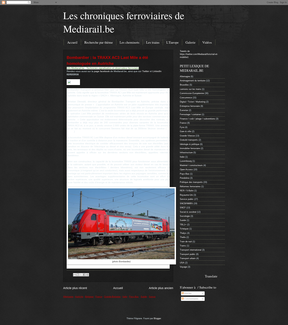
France (183, 123)
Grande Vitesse (187, 135)
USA (182, 262)
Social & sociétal (188, 212)
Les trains (153, 42)
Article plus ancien (161, 288)
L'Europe (172, 42)
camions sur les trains (190, 89)
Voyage (183, 267)
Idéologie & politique (189, 144)
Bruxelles (184, 85)
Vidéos (207, 42)
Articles (188, 293)
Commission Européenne (192, 93)
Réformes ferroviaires (190, 186)
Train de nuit (186, 241)
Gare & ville (185, 131)
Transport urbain (188, 258)
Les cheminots (129, 42)
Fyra (182, 127)
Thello (183, 237)
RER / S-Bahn (187, 190)
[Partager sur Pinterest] (87, 274)
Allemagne (185, 76)
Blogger (157, 318)
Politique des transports (191, 182)
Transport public (187, 254)
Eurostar (184, 110)
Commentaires (191, 299)
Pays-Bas (184, 174)
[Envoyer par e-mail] (74, 274)
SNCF (183, 207)
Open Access (186, 169)
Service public (187, 199)
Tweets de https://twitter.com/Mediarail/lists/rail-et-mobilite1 (199, 54)
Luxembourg (186, 161)
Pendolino (184, 178)
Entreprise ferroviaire (190, 106)
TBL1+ (183, 224)
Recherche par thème (98, 42)
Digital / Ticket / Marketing (192, 102)
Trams (183, 245)
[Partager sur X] (81, 274)
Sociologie (185, 216)
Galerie (191, 42)
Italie (182, 157)
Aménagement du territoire (192, 80)
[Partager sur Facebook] (84, 274)
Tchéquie (184, 228)
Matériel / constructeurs (191, 165)
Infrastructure (186, 152)
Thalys (183, 233)
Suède (183, 220)
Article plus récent (75, 288)
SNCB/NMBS (186, 203)
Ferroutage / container (190, 114)
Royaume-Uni (186, 195)
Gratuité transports (189, 140)
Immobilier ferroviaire (190, 148)
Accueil (72, 42)
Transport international (190, 250)
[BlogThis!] (78, 274)
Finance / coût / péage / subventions (197, 118)
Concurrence (186, 97)
